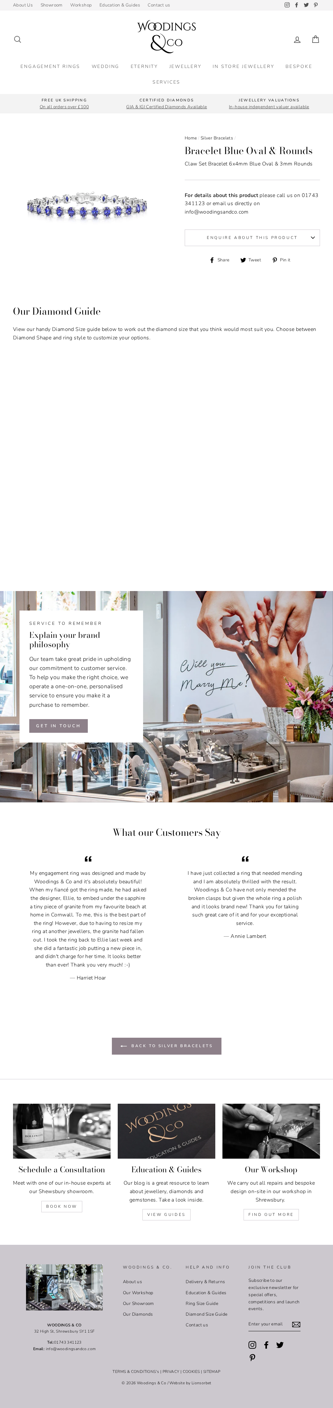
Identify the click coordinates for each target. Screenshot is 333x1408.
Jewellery (185, 66)
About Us (23, 5)
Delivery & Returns (205, 1282)
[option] (64, 103)
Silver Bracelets (217, 138)
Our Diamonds (138, 1314)
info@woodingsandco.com (217, 212)
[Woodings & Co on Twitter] (280, 1345)
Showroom (52, 5)
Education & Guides (120, 5)
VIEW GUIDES (166, 1214)
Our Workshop (138, 1293)
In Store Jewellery (243, 66)
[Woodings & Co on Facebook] (266, 1345)
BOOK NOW (61, 1206)
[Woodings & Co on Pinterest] (252, 1358)
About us (132, 1282)
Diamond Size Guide (206, 1314)
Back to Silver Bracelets (171, 1045)
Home (191, 138)
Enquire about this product (252, 237)
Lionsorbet (201, 1383)
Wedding (106, 66)
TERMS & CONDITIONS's (136, 1371)
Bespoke (299, 66)
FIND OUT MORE (271, 1214)
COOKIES (191, 1371)
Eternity (144, 66)
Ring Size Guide (202, 1303)
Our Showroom (138, 1303)
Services (166, 82)
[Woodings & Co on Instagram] (252, 1345)
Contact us (159, 5)
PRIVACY (171, 1371)
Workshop (81, 5)
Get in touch (58, 726)
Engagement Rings (50, 66)
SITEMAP (211, 1371)
